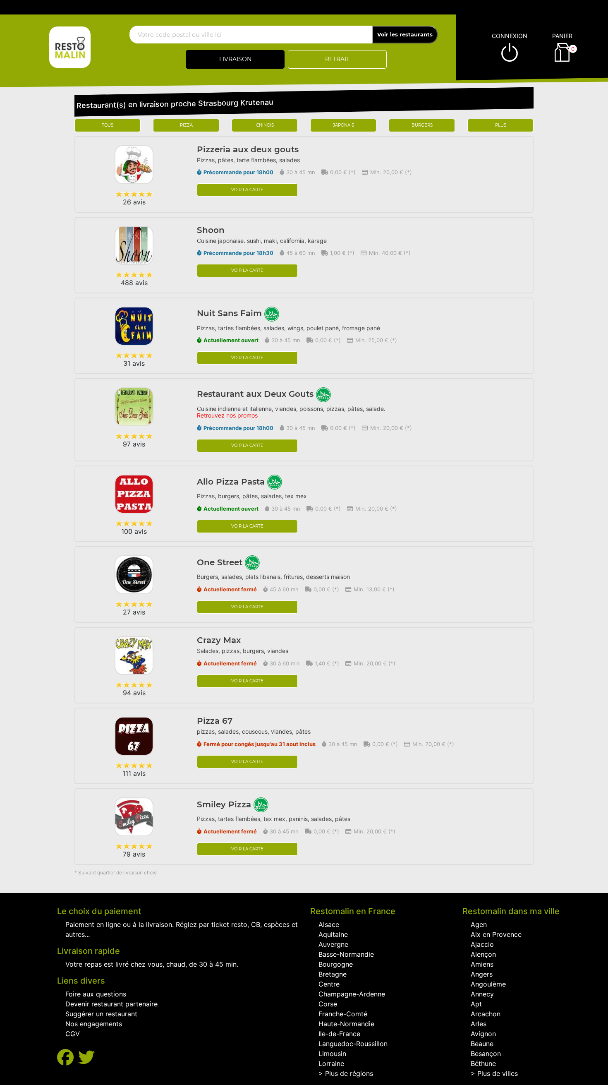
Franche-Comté (342, 1014)
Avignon (483, 1034)
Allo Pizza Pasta (232, 482)
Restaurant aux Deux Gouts (256, 394)
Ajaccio (482, 944)
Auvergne (333, 944)
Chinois (265, 125)
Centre (329, 984)
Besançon (486, 1053)
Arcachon (485, 1014)
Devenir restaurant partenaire (111, 1004)
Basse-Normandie (346, 954)
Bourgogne (335, 964)
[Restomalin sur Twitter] (86, 1057)
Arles (478, 1024)
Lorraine (331, 1063)
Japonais (343, 125)
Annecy (482, 994)
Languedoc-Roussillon (353, 1043)
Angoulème (488, 984)
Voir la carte (247, 189)
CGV (72, 1034)
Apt (476, 1004)
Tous (107, 125)
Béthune (483, 1063)
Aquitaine (333, 934)
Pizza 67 (214, 721)
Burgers (422, 125)
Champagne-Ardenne (351, 994)
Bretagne (332, 974)
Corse (327, 1004)
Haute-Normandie (346, 1024)
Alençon (483, 954)
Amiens (482, 964)
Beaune (482, 1043)
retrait (337, 59)
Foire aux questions (95, 994)
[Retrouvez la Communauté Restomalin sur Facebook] (67, 1057)
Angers (482, 974)
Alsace (328, 924)
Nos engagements (93, 1024)
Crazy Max (219, 640)
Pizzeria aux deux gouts (248, 149)
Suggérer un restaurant (101, 1014)
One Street (221, 562)
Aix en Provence (496, 934)
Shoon (211, 230)
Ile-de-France (339, 1034)
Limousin (332, 1053)
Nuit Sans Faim (230, 313)
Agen (479, 924)
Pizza (186, 125)
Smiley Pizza (225, 804)
